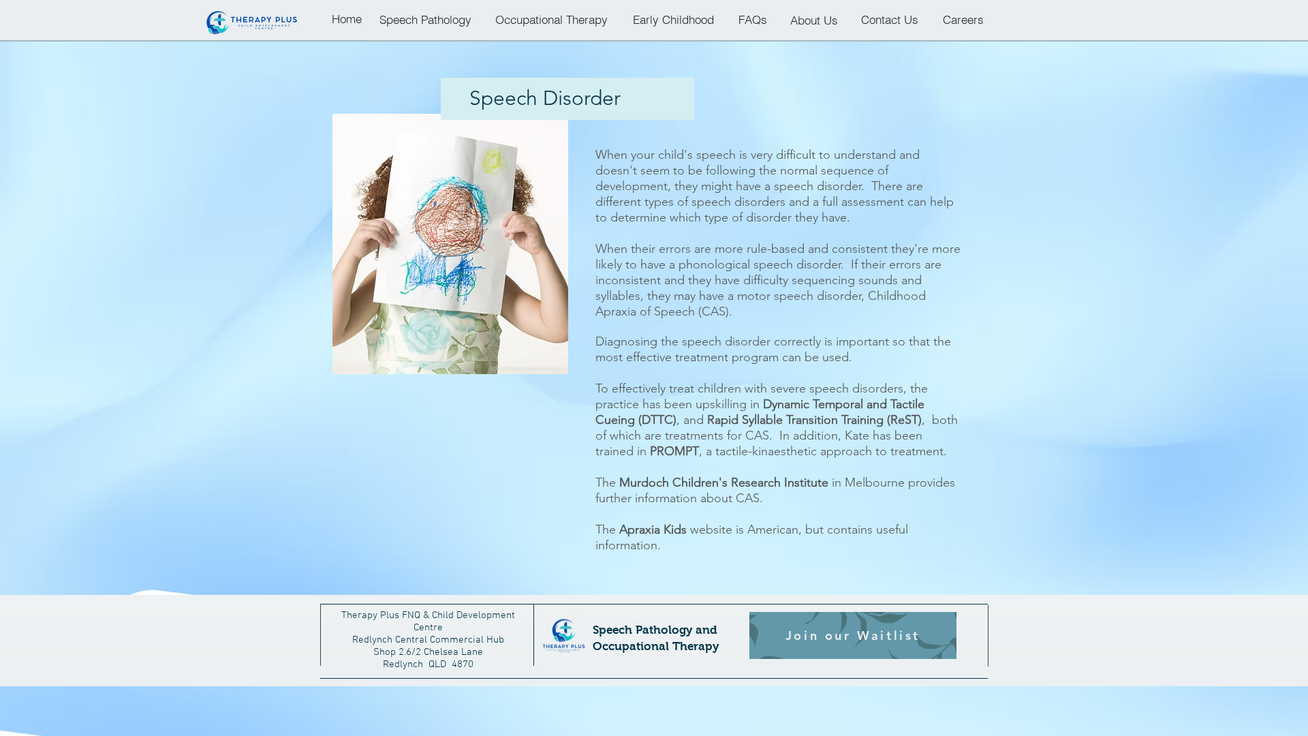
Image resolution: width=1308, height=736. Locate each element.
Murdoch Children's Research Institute (723, 482)
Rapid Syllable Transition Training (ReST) (814, 419)
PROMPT (674, 451)
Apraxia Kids (653, 529)
